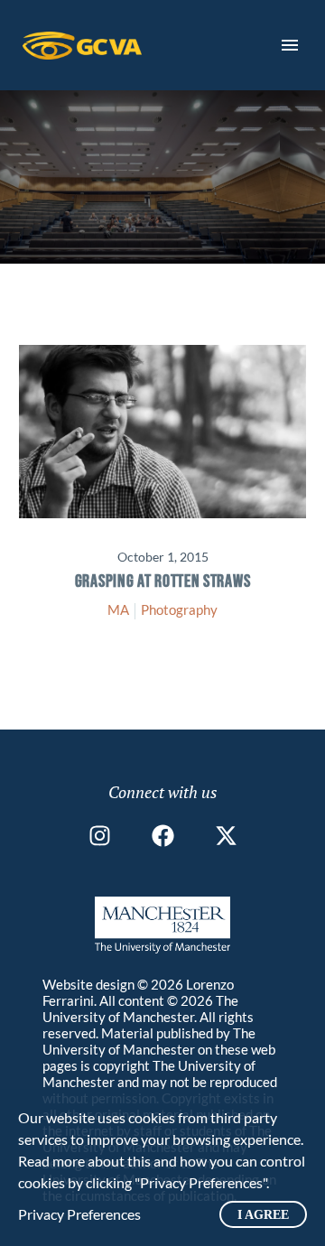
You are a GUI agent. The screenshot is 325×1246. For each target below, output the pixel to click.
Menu (290, 45)
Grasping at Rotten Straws (163, 581)
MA (118, 609)
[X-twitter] (226, 835)
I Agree (263, 1215)
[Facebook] (163, 835)
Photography (179, 609)
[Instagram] (100, 835)
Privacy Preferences (79, 1214)
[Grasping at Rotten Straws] (162, 431)
